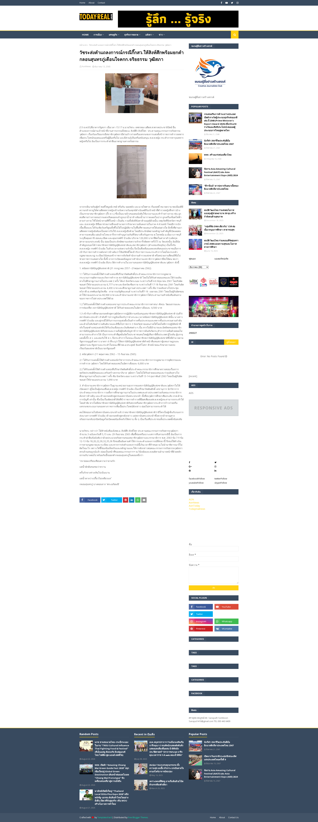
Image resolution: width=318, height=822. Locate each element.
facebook (197, 478)
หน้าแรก (83, 45)
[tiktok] (226, 614)
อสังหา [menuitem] (148, 34)
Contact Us (233, 817)
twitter (220, 478)
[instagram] (237, 3)
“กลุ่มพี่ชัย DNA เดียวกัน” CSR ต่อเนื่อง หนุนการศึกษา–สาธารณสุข (219, 228)
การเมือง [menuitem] (98, 34)
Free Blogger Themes (138, 817)
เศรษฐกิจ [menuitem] (113, 34)
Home (82, 2)
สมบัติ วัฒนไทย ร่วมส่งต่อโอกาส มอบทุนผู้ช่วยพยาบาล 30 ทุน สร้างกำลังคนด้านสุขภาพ (220, 213)
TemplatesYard (104, 817)
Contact (101, 2)
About (91, 2)
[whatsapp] (226, 621)
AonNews (86, 66)
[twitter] (232, 3)
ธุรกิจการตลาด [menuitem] (131, 34)
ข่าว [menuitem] (161, 34)
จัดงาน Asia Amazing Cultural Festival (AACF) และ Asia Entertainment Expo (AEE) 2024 (221, 172)
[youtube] (227, 3)
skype (220, 482)
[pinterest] (201, 628)
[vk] (226, 628)
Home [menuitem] (85, 34)
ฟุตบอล (192, 258)
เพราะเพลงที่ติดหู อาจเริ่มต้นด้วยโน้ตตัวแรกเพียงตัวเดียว (166, 783)
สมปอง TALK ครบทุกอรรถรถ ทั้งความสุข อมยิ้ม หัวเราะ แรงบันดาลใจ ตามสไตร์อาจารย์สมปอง (166, 768)
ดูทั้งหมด (231, 342)
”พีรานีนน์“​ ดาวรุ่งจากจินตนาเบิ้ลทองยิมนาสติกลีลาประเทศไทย (221, 187)
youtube (196, 482)
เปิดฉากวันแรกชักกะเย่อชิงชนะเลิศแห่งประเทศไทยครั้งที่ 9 (220, 758)
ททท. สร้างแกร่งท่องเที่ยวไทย (218, 154)
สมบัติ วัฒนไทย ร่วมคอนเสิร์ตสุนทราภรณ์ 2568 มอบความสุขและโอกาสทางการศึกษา (221, 243)
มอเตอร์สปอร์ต (221, 258)
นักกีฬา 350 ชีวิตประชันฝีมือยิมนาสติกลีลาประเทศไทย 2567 (219, 142)
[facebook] (221, 3)
